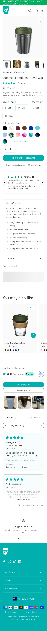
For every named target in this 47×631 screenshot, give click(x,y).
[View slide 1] (18, 538)
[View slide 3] (25, 538)
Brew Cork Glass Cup (15, 343)
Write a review (23, 384)
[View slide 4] (28, 538)
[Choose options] (33, 335)
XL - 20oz (9, 116)
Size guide (40, 102)
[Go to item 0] (7, 64)
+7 (21, 350)
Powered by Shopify (33, 612)
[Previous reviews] (5, 182)
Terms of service (34, 616)
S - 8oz (8, 108)
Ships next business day (16, 165)
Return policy (22, 616)
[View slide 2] (22, 538)
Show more (22, 499)
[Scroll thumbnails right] (41, 402)
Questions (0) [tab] (34, 417)
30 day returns (34, 165)
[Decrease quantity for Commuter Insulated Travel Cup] (5, 149)
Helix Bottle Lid (31, 248)
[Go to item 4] (37, 64)
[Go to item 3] (27, 64)
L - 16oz (36, 108)
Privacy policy (12, 616)
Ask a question (23, 390)
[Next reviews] (42, 182)
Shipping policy (31, 619)
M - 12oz (21, 108)
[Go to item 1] (10, 402)
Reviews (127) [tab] (13, 417)
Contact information (17, 619)
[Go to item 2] (17, 64)
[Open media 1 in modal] (39, 20)
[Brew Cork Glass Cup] (20, 321)
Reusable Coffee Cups (13, 72)
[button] (9, 83)
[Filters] (5, 425)
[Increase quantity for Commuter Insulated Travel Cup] (15, 149)
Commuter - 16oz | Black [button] (16, 467)
